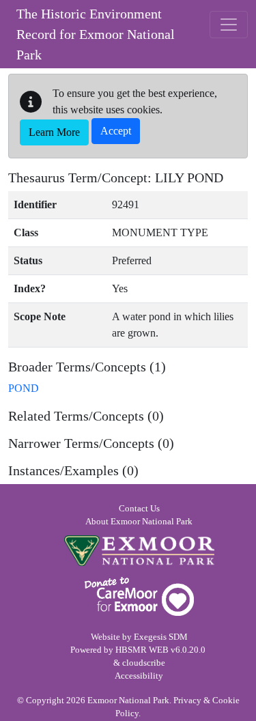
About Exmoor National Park (139, 521)
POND (23, 388)
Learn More (54, 132)
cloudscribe (143, 663)
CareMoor (139, 596)
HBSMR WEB (142, 650)
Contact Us (139, 508)
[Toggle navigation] (229, 24)
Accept (115, 131)
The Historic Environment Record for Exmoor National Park (95, 34)
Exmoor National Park (139, 550)
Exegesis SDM (161, 637)
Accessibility (139, 676)
